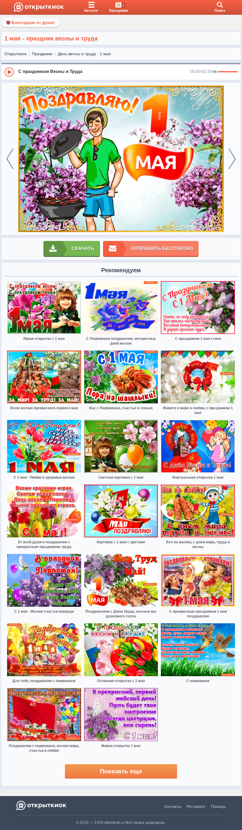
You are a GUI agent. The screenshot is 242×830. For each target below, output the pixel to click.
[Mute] (215, 72)
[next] (232, 159)
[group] (121, 72)
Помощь (218, 806)
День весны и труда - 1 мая (84, 53)
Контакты (172, 806)
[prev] (10, 159)
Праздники (42, 53)
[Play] (9, 72)
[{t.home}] (41, 805)
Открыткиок (15, 53)
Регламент (196, 806)
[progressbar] (228, 72)
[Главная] (38, 7)
